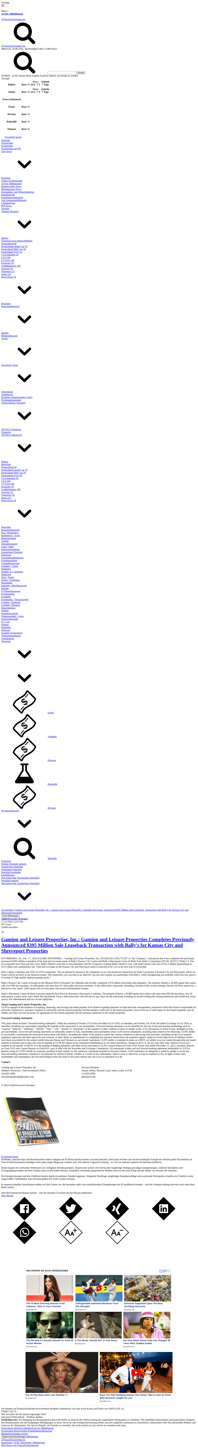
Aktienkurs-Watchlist (11, 869)
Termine (5, 208)
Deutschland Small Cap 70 (14, 246)
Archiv (4, 338)
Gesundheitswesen (10, 563)
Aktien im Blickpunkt (11, 181)
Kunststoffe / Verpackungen (14, 599)
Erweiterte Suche (13, 137)
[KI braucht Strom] (30, 1154)
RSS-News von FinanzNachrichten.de (20, 1445)
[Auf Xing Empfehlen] (117, 1219)
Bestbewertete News (11, 186)
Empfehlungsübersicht (12, 197)
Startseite (5, 140)
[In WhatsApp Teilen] (24, 1243)
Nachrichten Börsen (11, 1431)
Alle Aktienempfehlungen (13, 200)
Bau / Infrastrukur (10, 532)
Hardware (6, 574)
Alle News (6, 151)
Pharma (5, 624)
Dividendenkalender (11, 400)
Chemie (5, 541)
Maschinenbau (8, 608)
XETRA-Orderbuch (11, 429)
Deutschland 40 (9, 243)
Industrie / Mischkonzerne (14, 585)
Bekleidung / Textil (10, 535)
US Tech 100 (7, 260)
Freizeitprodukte (9, 560)
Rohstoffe (6, 627)
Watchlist (52, 858)
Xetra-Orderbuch (25, 1428)
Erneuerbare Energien (12, 552)
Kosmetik (6, 596)
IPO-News (6, 206)
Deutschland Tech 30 (11, 252)
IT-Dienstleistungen (10, 591)
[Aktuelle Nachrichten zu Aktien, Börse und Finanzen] (13, 19)
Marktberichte (8, 194)
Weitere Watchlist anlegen (13, 864)
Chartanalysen (8, 203)
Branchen (6, 303)
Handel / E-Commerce (12, 571)
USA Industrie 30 (9, 254)
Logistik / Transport (10, 602)
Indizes (4, 238)
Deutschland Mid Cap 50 (13, 249)
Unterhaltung (7, 638)
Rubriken (5, 178)
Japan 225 (6, 274)
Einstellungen (8, 875)
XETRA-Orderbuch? (11, 435)
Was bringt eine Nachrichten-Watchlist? (20, 878)
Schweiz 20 (7, 268)
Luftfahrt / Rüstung (10, 605)
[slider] (6, 929)
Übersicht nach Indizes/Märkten (16, 241)
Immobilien (6, 583)
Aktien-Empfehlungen (32, 1431)
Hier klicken (7, 1195)
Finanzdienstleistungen (12, 557)
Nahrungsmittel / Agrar (12, 616)
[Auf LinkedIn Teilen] (163, 1219)
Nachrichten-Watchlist (12, 866)
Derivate (52, 760)
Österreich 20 (7, 271)
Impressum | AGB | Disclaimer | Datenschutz (23, 1442)
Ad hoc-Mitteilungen (12, 14)
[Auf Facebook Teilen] (24, 1219)
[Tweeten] (71, 1219)
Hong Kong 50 (8, 277)
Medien (5, 333)
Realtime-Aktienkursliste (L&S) (16, 397)
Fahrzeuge (6, 555)
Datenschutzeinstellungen (14, 1437)
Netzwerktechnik (9, 619)
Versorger (6, 641)
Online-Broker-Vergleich (13, 403)
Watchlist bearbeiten (11, 872)
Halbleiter (6, 569)
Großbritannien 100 (10, 266)
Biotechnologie (8, 538)
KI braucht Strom (9, 1156)
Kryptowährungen (10, 810)
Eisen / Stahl (7, 546)
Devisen (52, 808)
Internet (5, 588)
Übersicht (6, 432)
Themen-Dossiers (9, 211)
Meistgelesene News (11, 189)
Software (5, 630)
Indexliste (6, 464)
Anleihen (52, 736)
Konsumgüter (8, 594)
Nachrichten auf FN (11, 148)
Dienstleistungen (9, 544)
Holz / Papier (7, 577)
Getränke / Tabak (9, 566)
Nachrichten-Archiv (18, 1433)
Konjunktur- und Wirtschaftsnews (17, 192)
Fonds (51, 712)
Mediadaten (32, 1436)
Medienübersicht (9, 335)
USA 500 (6, 257)
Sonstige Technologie (11, 633)
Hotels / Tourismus (10, 580)
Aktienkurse (7, 391)
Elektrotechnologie (10, 549)
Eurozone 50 (7, 263)
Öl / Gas (5, 621)
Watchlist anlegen (9, 880)
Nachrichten (7, 143)
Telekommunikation (11, 635)
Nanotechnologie (9, 613)
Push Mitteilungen (10, 916)
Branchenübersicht (10, 306)
